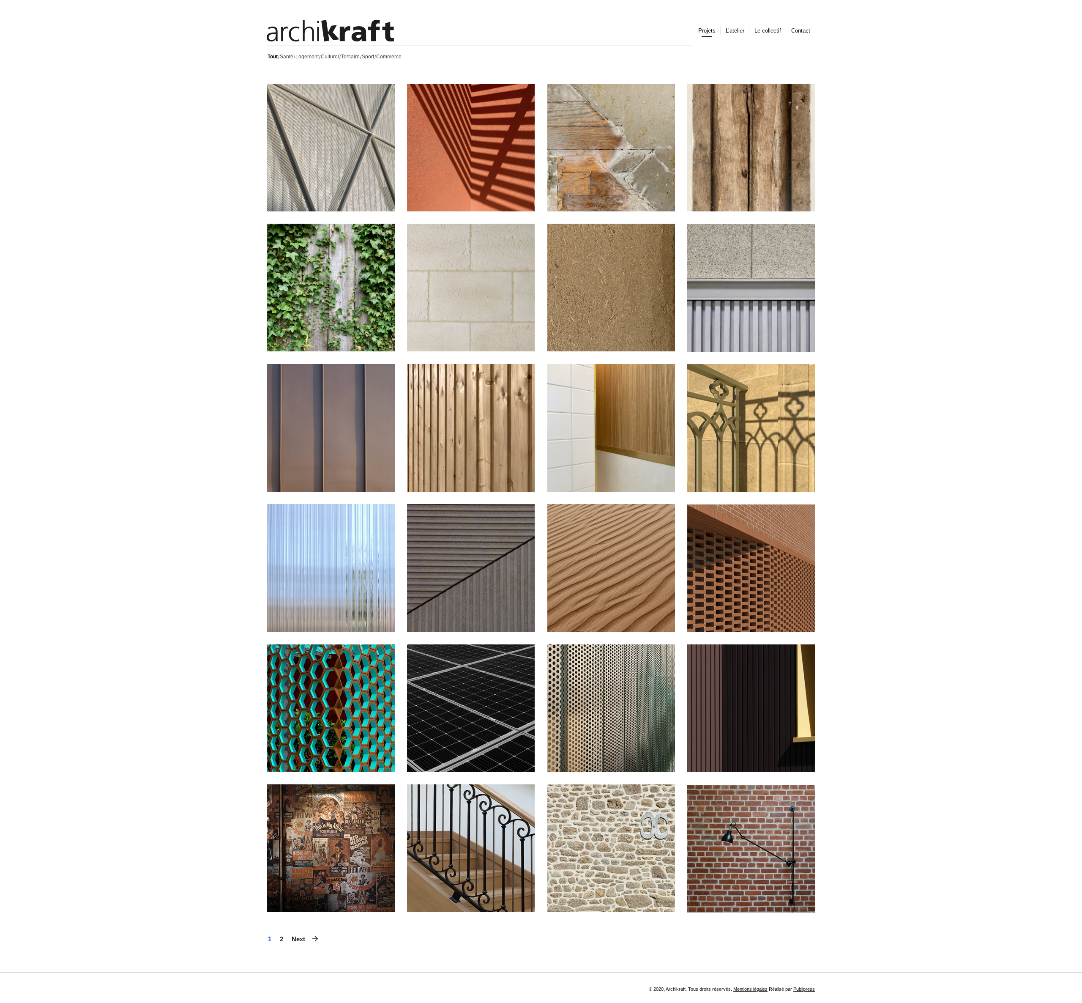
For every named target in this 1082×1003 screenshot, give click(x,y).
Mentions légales (750, 989)
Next (298, 939)
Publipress (804, 989)
